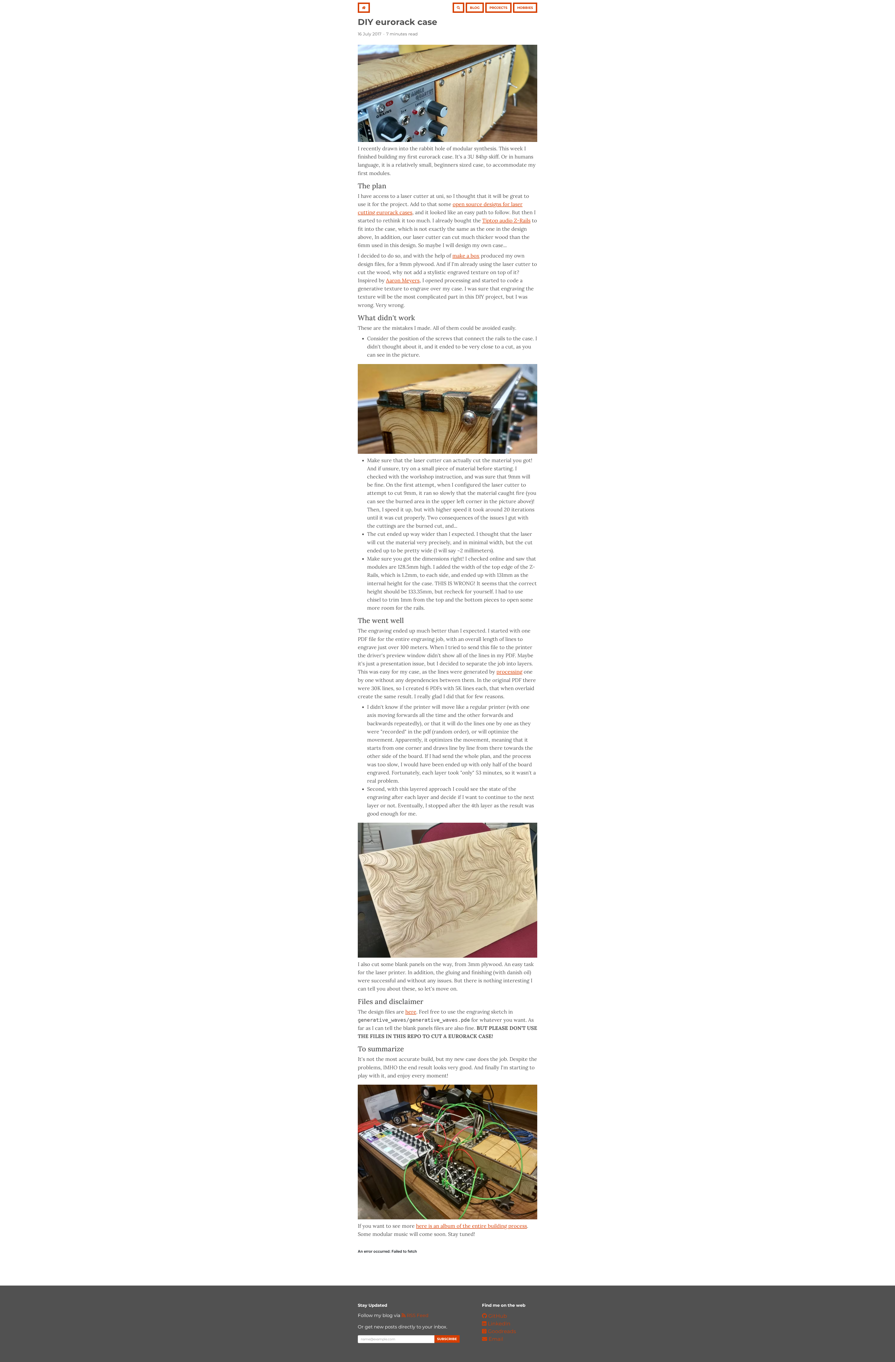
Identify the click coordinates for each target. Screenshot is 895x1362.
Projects (498, 8)
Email (495, 1339)
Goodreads (501, 1331)
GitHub (497, 1316)
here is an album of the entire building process (471, 1226)
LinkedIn (498, 1324)
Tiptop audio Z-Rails (506, 220)
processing (509, 671)
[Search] (458, 8)
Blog (475, 8)
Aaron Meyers (403, 280)
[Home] (364, 8)
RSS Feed (417, 1315)
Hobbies (525, 8)
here (410, 1011)
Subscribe (447, 1339)
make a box (465, 255)
